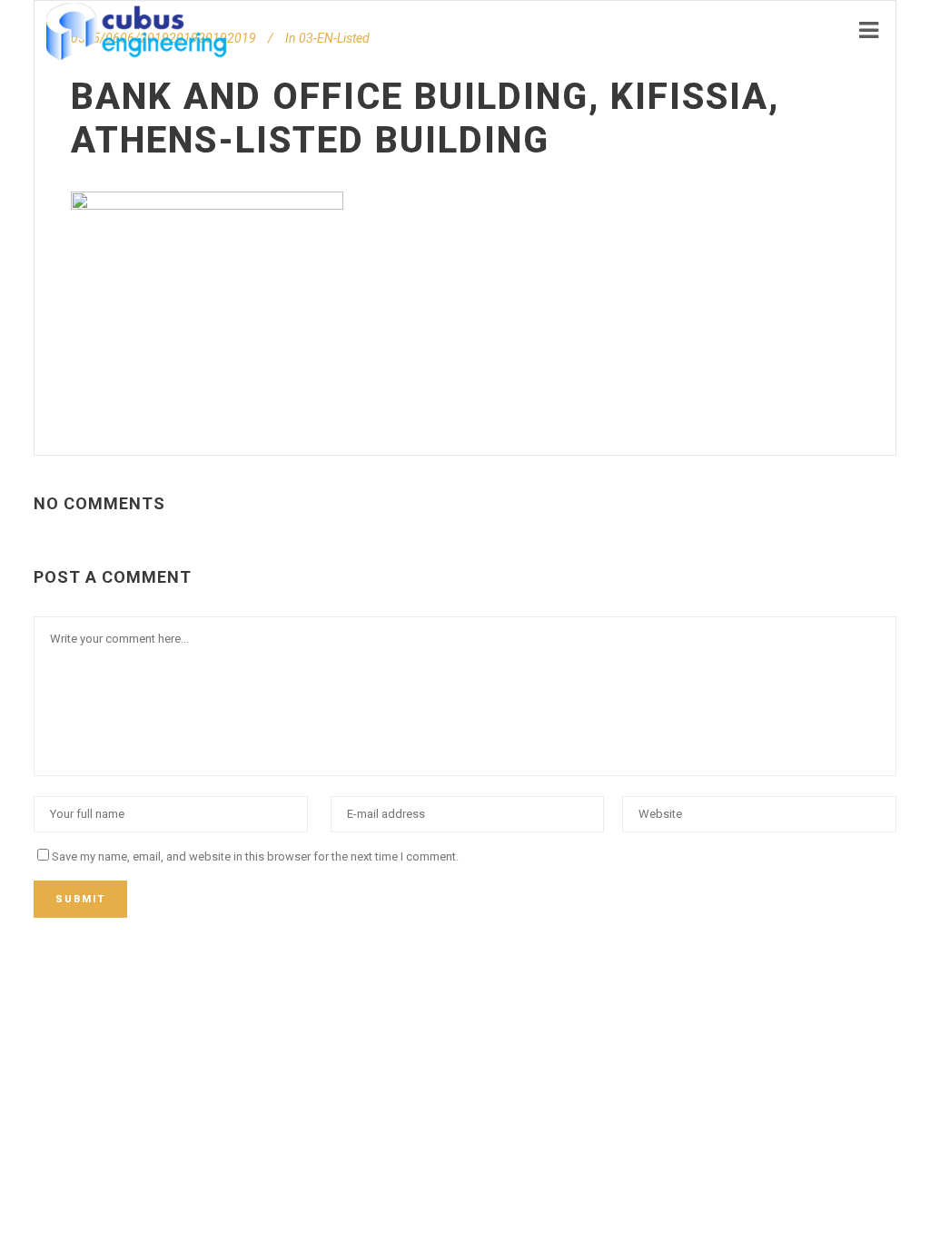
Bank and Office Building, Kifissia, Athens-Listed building (425, 118)
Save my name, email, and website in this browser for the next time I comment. (255, 856)
